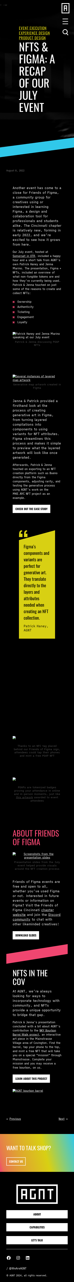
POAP (45, 683)
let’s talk (37, 1240)
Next (62, 1119)
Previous (15, 1119)
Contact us (16, 1161)
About (37, 1214)
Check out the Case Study (31, 509)
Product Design (32, 38)
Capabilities (37, 1227)
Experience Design (34, 33)
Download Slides (25, 935)
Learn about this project (31, 1078)
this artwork (24, 797)
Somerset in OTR (24, 256)
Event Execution (33, 28)
